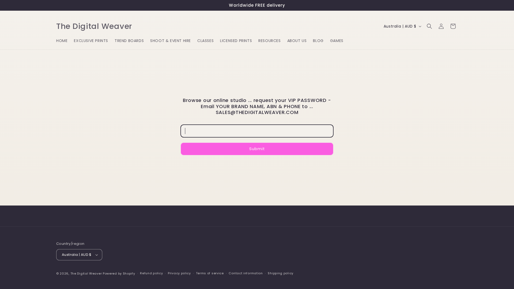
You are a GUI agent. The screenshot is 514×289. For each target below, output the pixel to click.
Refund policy (151, 273)
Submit (257, 148)
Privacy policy (179, 273)
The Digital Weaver (86, 273)
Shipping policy (280, 273)
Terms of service (210, 273)
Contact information (246, 273)
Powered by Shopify (119, 273)
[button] (429, 26)
